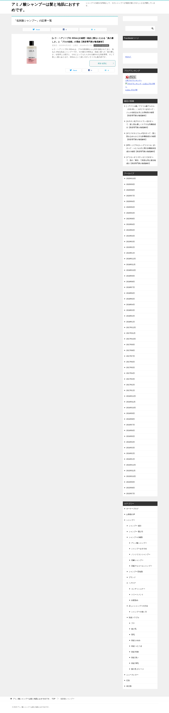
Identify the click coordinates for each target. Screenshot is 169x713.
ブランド (132, 577)
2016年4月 (130, 442)
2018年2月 (130, 316)
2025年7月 (130, 196)
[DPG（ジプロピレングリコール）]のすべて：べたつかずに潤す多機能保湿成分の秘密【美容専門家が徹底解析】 (141, 148)
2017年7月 (130, 356)
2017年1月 (130, 390)
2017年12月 (131, 327)
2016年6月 (130, 430)
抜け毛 (133, 629)
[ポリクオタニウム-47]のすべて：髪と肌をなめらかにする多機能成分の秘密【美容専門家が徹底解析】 (141, 136)
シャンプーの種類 (136, 537)
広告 (128, 680)
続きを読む (102, 63)
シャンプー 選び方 (136, 532)
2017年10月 (131, 339)
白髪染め (134, 600)
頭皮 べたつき (136, 646)
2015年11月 (130, 471)
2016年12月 (131, 396)
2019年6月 (130, 224)
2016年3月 (130, 448)
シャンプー (130, 520)
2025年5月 (130, 207)
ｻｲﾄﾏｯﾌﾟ (128, 57)
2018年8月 (130, 282)
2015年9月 (130, 482)
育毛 (133, 635)
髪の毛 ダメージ (137, 669)
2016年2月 (130, 453)
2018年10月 (131, 270)
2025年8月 (130, 190)
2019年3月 (130, 242)
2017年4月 (130, 373)
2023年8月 (130, 219)
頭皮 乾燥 (135, 652)
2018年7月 (130, 287)
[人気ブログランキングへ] (130, 77)
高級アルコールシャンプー (141, 566)
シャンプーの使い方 (139, 612)
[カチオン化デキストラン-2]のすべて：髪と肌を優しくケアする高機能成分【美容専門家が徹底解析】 (141, 124)
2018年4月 (130, 305)
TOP (34, 699)
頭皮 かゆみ (135, 640)
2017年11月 (130, 333)
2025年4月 (130, 213)
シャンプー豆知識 (136, 572)
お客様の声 (130, 514)
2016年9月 (130, 413)
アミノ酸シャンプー (139, 543)
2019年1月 (130, 253)
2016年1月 (130, 459)
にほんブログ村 (131, 90)
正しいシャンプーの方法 (138, 606)
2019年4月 (130, 236)
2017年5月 (130, 367)
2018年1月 (130, 322)
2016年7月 (130, 425)
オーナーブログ (132, 509)
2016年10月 (131, 408)
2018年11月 (130, 264)
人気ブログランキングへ (133, 80)
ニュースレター (132, 675)
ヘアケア (132, 583)
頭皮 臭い (135, 657)
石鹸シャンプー (137, 560)
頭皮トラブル (134, 617)
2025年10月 (131, 178)
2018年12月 (131, 259)
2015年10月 (131, 476)
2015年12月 (131, 465)
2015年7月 (130, 494)
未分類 (129, 686)
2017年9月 (130, 345)
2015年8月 (130, 488)
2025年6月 (130, 201)
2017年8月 (130, 350)
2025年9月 (130, 184)
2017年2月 (130, 385)
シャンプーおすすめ (101, 45)
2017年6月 (130, 362)
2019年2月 (130, 247)
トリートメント (137, 595)
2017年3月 (130, 379)
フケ (133, 623)
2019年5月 (130, 230)
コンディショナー (138, 589)
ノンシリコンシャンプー (140, 554)
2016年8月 (130, 419)
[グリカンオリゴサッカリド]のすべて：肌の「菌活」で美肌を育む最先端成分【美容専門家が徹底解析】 (141, 160)
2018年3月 (130, 310)
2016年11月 (130, 402)
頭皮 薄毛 (135, 663)
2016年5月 (130, 436)
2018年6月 (130, 293)
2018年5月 (130, 299)
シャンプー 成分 (135, 526)
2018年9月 (130, 276)
